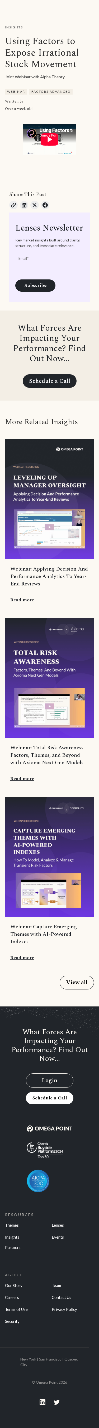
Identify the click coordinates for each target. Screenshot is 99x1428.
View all (77, 982)
